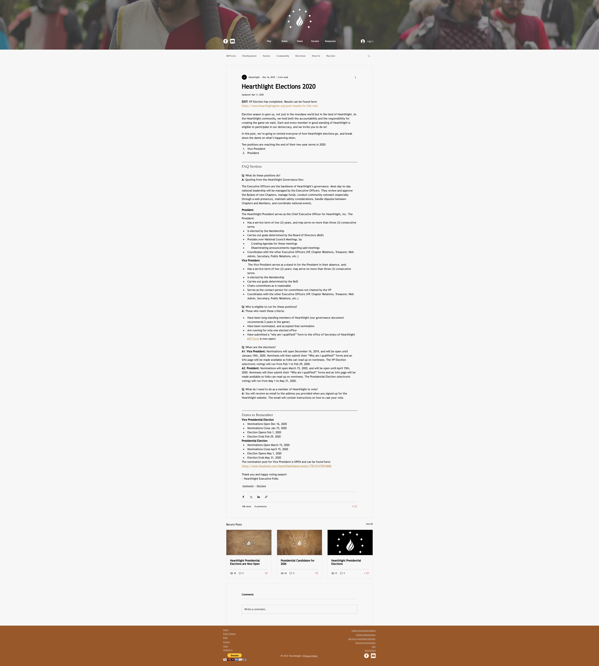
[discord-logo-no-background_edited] (232, 41)
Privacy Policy (310, 655)
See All (369, 524)
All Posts (231, 56)
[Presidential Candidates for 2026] (299, 542)
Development (249, 56)
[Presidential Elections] (248, 542)
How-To (316, 56)
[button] (368, 56)
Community (282, 56)
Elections (300, 56)
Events (266, 56)
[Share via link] (266, 496)
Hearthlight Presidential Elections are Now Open (245, 562)
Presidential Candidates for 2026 (297, 562)
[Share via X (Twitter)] (250, 496)
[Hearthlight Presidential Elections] (350, 542)
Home (225, 630)
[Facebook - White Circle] (225, 41)
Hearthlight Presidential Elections (346, 562)
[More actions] (355, 77)
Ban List (330, 56)
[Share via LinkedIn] (258, 496)
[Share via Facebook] (243, 496)
